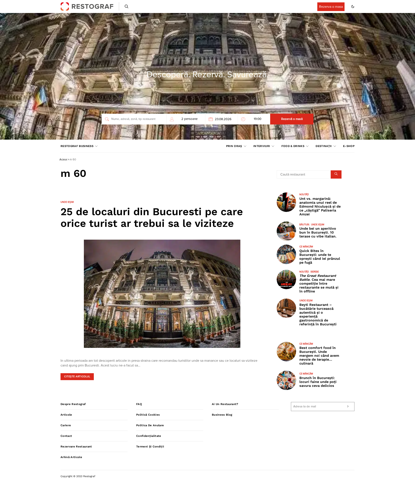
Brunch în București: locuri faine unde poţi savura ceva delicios (318, 382)
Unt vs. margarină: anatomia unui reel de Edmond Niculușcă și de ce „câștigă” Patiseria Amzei (320, 206)
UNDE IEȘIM (67, 202)
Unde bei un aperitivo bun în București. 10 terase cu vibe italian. (318, 232)
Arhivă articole (71, 457)
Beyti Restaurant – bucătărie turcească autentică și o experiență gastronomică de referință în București (318, 314)
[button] (352, 6)
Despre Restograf (73, 404)
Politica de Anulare (150, 425)
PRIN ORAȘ (234, 146)
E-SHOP (348, 146)
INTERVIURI (261, 146)
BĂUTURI (304, 224)
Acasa (63, 159)
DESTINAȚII (324, 146)
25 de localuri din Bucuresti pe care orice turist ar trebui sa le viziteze (152, 217)
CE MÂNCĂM (306, 246)
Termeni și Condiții (150, 446)
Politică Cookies (148, 414)
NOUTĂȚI (304, 194)
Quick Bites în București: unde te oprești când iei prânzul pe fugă (319, 257)
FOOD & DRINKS (292, 146)
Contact (66, 435)
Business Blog (222, 414)
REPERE (315, 272)
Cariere (66, 425)
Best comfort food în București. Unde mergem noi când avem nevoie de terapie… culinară (319, 355)
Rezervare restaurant (76, 446)
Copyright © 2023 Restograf (78, 476)
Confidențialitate (148, 435)
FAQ (139, 404)
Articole (66, 414)
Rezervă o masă (292, 119)
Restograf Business (77, 146)
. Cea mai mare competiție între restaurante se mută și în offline (318, 283)
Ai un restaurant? (225, 404)
